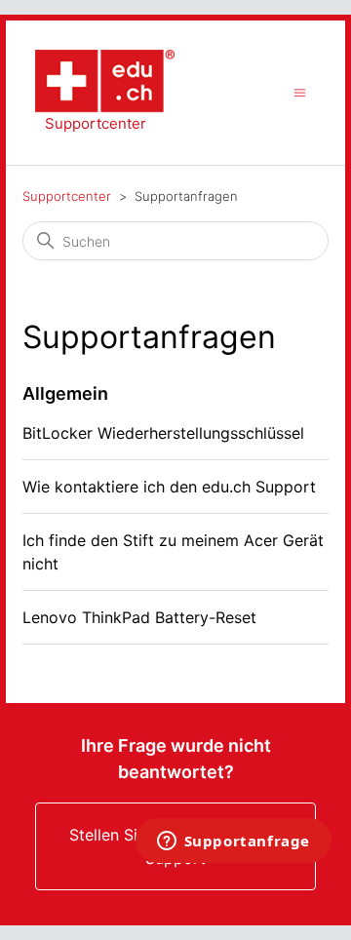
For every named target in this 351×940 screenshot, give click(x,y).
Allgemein (65, 393)
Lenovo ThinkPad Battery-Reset (139, 617)
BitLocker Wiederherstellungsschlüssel (163, 433)
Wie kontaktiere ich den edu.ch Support (169, 486)
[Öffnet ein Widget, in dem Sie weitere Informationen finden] (233, 842)
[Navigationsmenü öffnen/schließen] (299, 92)
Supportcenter (66, 196)
